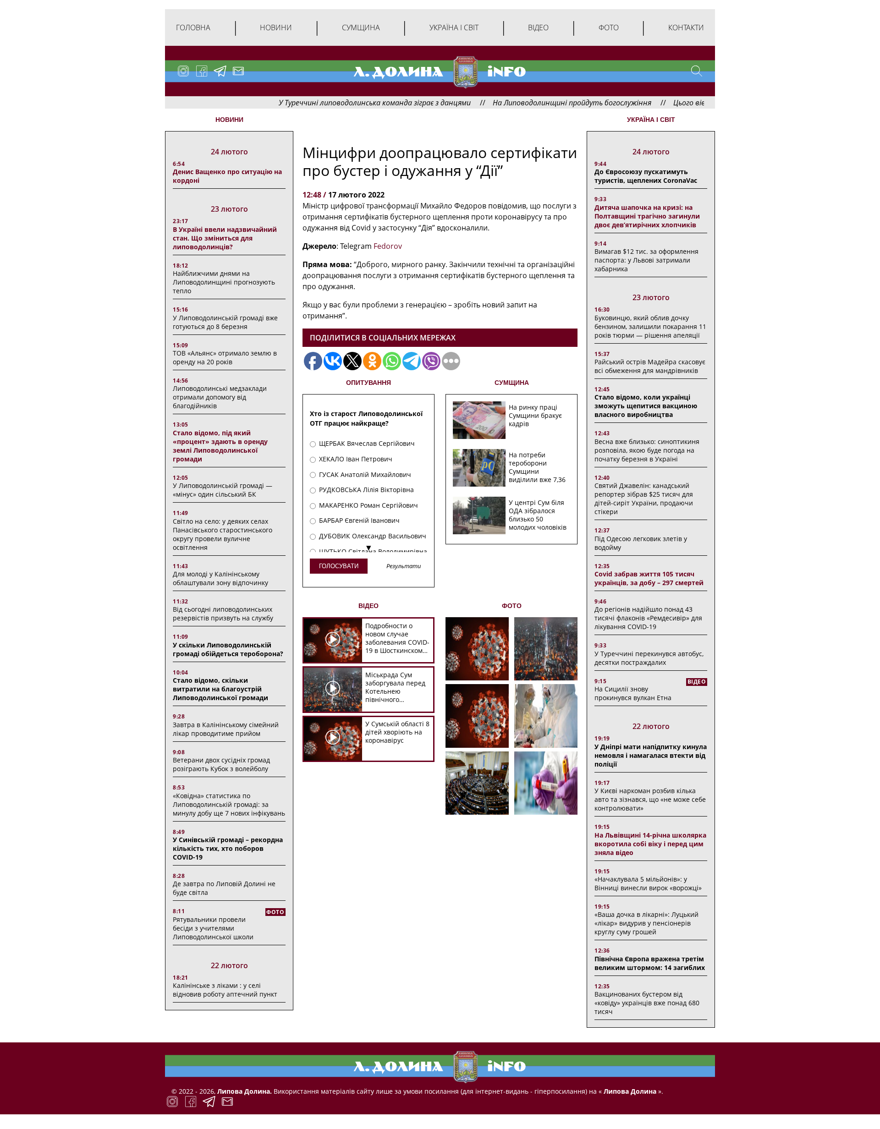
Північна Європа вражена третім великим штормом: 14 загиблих (649, 963)
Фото (609, 27)
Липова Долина (629, 1091)
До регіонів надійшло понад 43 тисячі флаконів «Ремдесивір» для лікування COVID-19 (648, 618)
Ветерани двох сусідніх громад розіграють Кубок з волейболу (221, 764)
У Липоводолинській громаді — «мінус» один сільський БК (222, 490)
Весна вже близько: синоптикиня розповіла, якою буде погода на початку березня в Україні (646, 450)
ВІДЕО (368, 605)
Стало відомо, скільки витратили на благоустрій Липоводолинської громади (220, 689)
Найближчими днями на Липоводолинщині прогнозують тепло (224, 282)
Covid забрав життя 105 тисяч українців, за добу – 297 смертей (649, 578)
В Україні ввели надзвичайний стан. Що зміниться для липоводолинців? (225, 238)
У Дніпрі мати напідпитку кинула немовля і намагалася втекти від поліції (650, 755)
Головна (193, 27)
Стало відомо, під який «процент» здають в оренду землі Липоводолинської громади (220, 445)
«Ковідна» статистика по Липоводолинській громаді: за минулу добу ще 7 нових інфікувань (229, 804)
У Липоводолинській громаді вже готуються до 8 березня (225, 322)
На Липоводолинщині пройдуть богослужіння (535, 103)
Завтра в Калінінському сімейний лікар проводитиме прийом (226, 729)
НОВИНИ (229, 119)
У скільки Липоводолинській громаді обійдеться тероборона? (228, 649)
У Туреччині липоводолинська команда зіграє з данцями (338, 103)
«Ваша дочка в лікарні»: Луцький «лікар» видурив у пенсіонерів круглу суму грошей (646, 923)
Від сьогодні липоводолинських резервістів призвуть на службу (223, 613)
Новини (276, 27)
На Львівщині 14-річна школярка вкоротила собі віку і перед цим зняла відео (650, 844)
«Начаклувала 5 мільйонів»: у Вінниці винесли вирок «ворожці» (648, 883)
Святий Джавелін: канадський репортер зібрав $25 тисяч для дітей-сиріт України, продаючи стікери (643, 498)
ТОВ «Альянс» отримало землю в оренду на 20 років (225, 357)
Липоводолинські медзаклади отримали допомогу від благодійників (220, 397)
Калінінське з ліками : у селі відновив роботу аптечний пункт (225, 989)
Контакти (686, 27)
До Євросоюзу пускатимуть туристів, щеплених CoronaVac (645, 176)
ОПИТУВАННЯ (368, 382)
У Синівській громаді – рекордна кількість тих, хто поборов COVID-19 (228, 848)
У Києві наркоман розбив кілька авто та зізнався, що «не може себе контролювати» (650, 799)
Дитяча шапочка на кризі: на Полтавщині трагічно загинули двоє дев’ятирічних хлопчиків (647, 216)
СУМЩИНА (512, 382)
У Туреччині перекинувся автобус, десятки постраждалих (649, 658)
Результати (403, 567)
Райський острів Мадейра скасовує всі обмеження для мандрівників (649, 366)
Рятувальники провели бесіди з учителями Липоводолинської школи (213, 928)
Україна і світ (453, 27)
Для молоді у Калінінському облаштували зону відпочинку (220, 578)
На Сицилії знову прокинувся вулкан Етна (632, 693)
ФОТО (512, 605)
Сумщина (361, 27)
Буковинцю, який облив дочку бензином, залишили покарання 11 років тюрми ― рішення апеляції (650, 326)
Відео (538, 27)
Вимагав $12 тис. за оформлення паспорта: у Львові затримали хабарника (646, 260)
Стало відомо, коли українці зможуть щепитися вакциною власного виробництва (645, 406)
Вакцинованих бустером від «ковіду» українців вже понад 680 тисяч (646, 1003)
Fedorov (388, 246)
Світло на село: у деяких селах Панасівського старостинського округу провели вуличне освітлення (222, 534)
